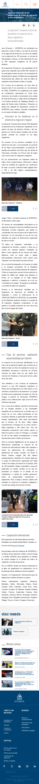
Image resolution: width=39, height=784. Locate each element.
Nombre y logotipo (9, 761)
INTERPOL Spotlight (28, 730)
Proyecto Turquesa (17, 545)
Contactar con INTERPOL (8, 721)
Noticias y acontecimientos (27, 719)
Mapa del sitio (10, 772)
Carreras (6, 725)
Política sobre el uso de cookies (10, 749)
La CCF (6, 733)
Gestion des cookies (19, 776)
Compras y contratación (7, 729)
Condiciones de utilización (8, 757)
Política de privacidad (10, 753)
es (17, 4)
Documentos (26, 727)
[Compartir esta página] (29, 25)
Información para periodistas (27, 723)
